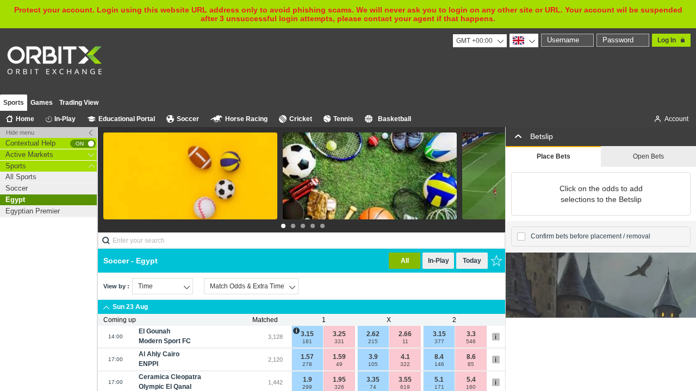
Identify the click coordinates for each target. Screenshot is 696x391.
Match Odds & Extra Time (247, 286)
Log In (666, 40)
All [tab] (405, 260)
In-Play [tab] (438, 260)
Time (145, 286)
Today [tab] (472, 260)
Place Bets (553, 156)
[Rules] (496, 337)
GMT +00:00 (474, 41)
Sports (13, 102)
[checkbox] (521, 236)
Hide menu (20, 132)
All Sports (20, 177)
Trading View (78, 102)
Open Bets (648, 156)
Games (41, 102)
